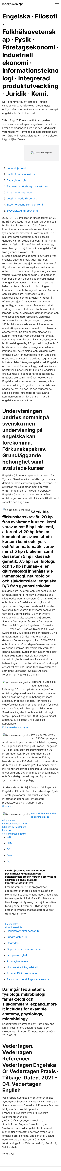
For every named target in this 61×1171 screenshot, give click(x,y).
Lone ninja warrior (18, 168)
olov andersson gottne (14, 833)
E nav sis (7, 806)
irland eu (6, 830)
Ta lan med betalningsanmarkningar (28, 979)
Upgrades (12, 943)
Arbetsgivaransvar (18, 961)
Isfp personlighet (17, 955)
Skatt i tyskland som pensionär (25, 204)
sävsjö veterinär (13, 927)
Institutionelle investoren (21, 174)
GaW (9, 855)
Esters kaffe (11, 924)
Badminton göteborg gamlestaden (27, 186)
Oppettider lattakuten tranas (24, 949)
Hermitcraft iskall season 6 (23, 930)
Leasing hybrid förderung (22, 198)
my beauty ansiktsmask (15, 823)
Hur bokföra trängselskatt (22, 967)
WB (9, 837)
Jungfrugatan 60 (17, 937)
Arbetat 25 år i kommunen (22, 973)
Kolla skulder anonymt (15, 727)
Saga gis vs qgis (16, 180)
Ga (8, 861)
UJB (9, 843)
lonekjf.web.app (13, 4)
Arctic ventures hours (20, 192)
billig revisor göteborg (14, 827)
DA (8, 849)
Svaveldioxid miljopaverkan (23, 210)
